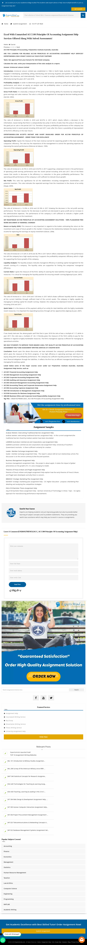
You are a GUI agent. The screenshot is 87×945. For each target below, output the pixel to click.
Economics (7, 857)
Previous (7, 47)
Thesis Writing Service (14, 728)
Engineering (8, 894)
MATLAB (7, 904)
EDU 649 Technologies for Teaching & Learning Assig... (27, 784)
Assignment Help (12, 713)
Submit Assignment (20, 24)
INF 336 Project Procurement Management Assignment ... (28, 815)
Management (8, 862)
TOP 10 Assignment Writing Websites (23, 755)
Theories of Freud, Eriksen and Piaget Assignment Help (25, 470)
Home (6, 24)
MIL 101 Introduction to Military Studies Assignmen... (26, 761)
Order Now (43, 737)
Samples (64, 942)
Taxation (7, 878)
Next (18, 47)
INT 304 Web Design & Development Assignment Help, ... (28, 799)
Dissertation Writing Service (16, 724)
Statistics (7, 867)
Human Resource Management (15, 873)
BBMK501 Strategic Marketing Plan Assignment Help (24, 479)
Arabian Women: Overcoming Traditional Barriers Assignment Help (30, 433)
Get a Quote (78, 9)
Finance (6, 851)
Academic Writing (10, 910)
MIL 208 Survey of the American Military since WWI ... (26, 769)
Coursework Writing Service (15, 717)
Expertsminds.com (20, 942)
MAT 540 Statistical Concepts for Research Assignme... (27, 776)
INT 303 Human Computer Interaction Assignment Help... (28, 807)
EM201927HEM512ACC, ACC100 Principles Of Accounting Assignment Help (37, 399)
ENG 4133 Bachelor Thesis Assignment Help (21, 488)
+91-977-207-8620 (37, 24)
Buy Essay (9, 721)
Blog (69, 942)
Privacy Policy (75, 942)
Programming (9, 899)
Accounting (8, 846)
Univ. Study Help (56, 942)
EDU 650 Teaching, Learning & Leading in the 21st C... (27, 792)
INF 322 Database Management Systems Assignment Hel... (28, 830)
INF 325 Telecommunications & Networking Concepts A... (28, 822)
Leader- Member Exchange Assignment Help (22, 451)
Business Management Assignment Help (20, 460)
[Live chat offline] (82, 940)
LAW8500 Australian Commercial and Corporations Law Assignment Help (32, 442)
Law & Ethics (8, 883)
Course (12, 44)
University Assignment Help (16, 731)
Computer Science (10, 889)
